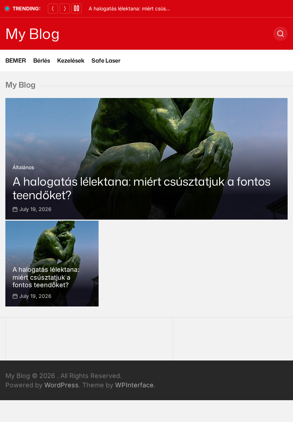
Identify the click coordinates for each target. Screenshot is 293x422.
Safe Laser (105, 60)
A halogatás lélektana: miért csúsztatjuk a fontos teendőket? (159, 8)
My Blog (32, 33)
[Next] (65, 9)
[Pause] (76, 9)
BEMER (15, 60)
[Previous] (53, 9)
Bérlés (41, 60)
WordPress (61, 385)
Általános (23, 167)
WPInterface (134, 385)
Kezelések (70, 60)
